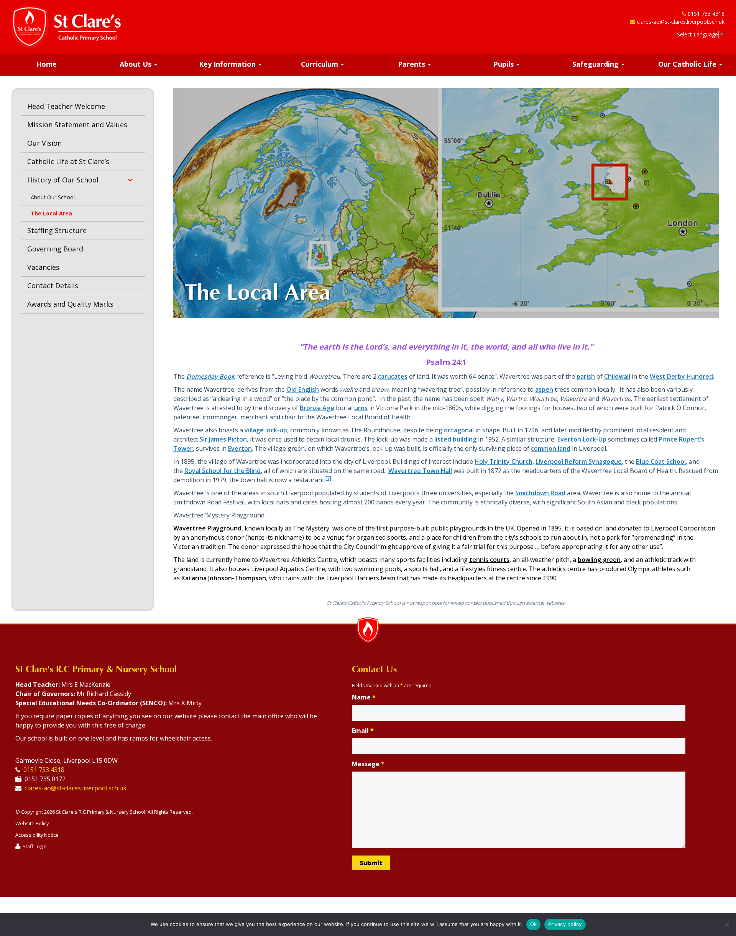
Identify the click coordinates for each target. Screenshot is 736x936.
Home (46, 64)
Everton (240, 448)
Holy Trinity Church (503, 461)
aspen (544, 389)
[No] (726, 924)
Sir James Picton (223, 439)
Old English (302, 389)
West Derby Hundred (681, 376)
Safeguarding (596, 64)
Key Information (228, 64)
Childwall (617, 376)
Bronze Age (317, 408)
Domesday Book (210, 376)
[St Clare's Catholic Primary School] (66, 27)
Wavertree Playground (207, 528)
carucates (392, 376)
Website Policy (32, 823)
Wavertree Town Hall (420, 470)
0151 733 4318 (706, 13)
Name (364, 697)
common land (550, 448)
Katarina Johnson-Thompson (223, 578)
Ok (533, 924)
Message (368, 764)
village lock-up (266, 430)
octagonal (459, 430)
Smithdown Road (540, 493)
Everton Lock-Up (581, 439)
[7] (328, 478)
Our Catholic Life (688, 64)
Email (363, 730)
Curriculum (320, 64)
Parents (412, 64)
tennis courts (489, 559)
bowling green (599, 559)
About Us (136, 64)
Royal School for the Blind (222, 470)
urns (361, 408)
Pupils (504, 64)
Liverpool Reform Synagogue (579, 461)
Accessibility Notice (37, 834)
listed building (455, 439)
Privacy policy (565, 924)
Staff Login (35, 846)
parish (586, 376)
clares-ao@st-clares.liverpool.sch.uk (680, 21)
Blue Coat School (661, 461)
